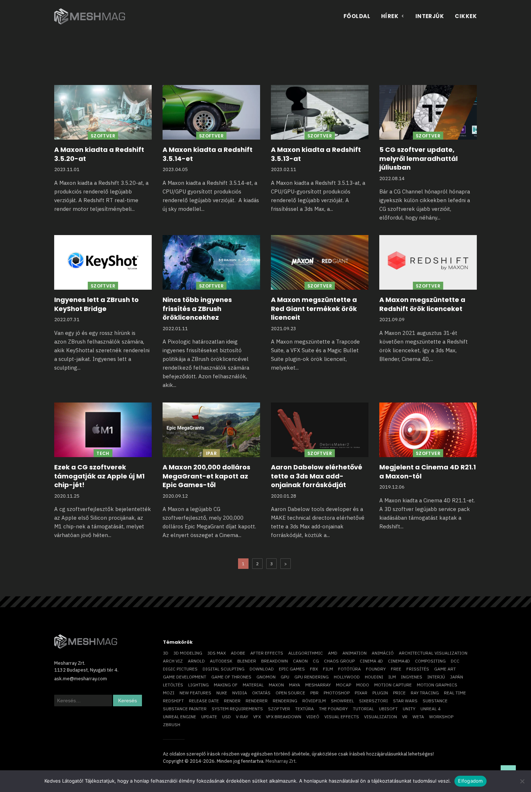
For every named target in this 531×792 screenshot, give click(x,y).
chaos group (339, 661)
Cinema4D (399, 661)
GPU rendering (311, 677)
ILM (392, 677)
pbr (314, 692)
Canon (300, 661)
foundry (376, 669)
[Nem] (522, 781)
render (232, 700)
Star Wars (405, 700)
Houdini (374, 677)
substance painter (185, 708)
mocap (343, 684)
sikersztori (373, 700)
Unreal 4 (430, 708)
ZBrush (171, 724)
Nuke (221, 692)
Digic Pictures (180, 669)
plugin (380, 692)
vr (404, 716)
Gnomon (266, 677)
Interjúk (429, 16)
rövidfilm (314, 700)
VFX (257, 716)
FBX (314, 669)
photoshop (337, 692)
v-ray (242, 716)
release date (204, 700)
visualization (380, 716)
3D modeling (187, 653)
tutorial (363, 708)
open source (290, 692)
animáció (383, 653)
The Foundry (333, 708)
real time (455, 692)
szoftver (279, 708)
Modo (362, 684)
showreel (342, 700)
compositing (430, 661)
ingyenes (411, 677)
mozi (168, 692)
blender (246, 661)
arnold (196, 661)
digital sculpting (224, 669)
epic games (292, 669)
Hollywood (347, 677)
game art (445, 669)
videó (312, 716)
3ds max (216, 653)
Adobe (238, 653)
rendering (285, 700)
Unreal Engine (179, 716)
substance (435, 700)
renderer (257, 700)
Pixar (361, 692)
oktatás (261, 692)
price (399, 692)
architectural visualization (433, 653)
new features (195, 692)
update (209, 716)
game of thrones (231, 677)
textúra (304, 708)
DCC (455, 661)
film (328, 669)
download (262, 669)
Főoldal (357, 16)
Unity (409, 708)
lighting (198, 684)
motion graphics (437, 684)
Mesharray (318, 684)
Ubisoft (388, 708)
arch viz (173, 661)
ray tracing (425, 692)
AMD (332, 653)
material (253, 684)
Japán (456, 677)
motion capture (393, 684)
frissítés (417, 669)
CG (316, 661)
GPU (285, 677)
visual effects (341, 716)
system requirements (237, 708)
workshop (441, 716)
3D (165, 653)
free (396, 669)
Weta (418, 716)
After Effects (266, 653)
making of (226, 684)
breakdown (274, 661)
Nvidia (239, 692)
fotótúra (349, 669)
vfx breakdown (283, 716)
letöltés (173, 684)
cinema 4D (371, 661)
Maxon (276, 684)
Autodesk (221, 661)
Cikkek (466, 16)
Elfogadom (470, 781)
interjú (436, 677)
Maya (294, 684)
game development (184, 677)
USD (226, 716)
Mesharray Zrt (280, 761)
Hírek (389, 16)
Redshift (173, 700)
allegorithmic (305, 653)
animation (354, 653)
